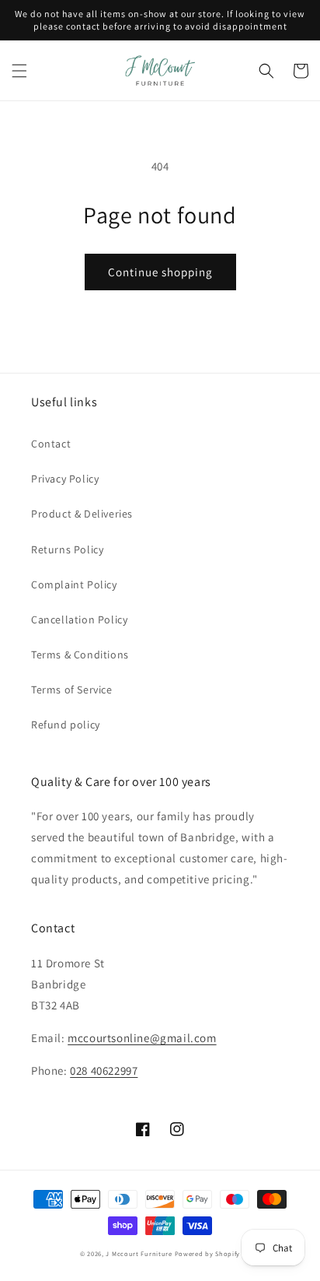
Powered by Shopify (208, 1253)
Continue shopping (160, 272)
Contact (51, 444)
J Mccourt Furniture (139, 1253)
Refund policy (65, 725)
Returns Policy (67, 549)
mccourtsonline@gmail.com (142, 1037)
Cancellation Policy (79, 619)
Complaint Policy (74, 584)
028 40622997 (103, 1070)
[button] (19, 71)
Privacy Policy (65, 479)
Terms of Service (72, 690)
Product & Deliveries (82, 514)
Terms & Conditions (80, 655)
